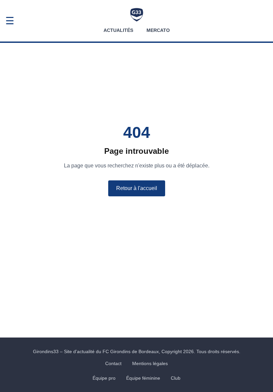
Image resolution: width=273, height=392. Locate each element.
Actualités (118, 30)
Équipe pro (104, 378)
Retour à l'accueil (136, 188)
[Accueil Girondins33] (136, 15)
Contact (113, 363)
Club (175, 378)
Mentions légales (150, 363)
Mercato (158, 30)
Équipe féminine (143, 378)
